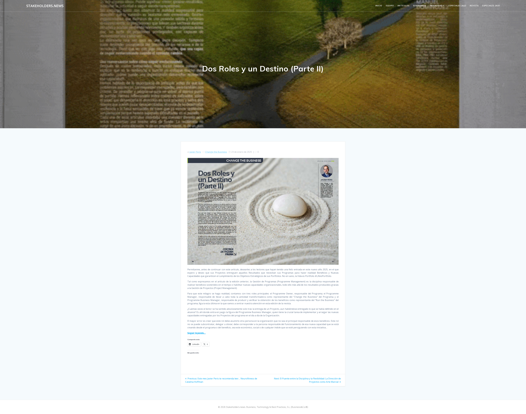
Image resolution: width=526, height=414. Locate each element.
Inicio (378, 5)
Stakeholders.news (45, 6)
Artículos (403, 5)
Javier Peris (195, 151)
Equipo (390, 5)
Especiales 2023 (457, 5)
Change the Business (216, 151)
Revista (474, 5)
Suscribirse (419, 5)
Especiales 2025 (491, 5)
